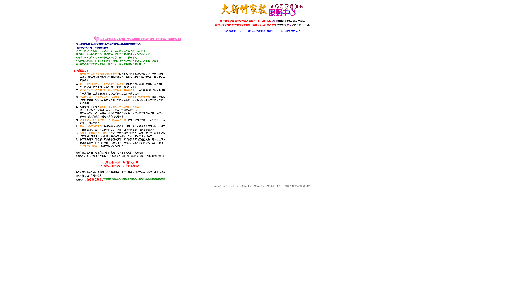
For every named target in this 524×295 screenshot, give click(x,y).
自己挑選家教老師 (290, 31)
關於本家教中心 (232, 31)
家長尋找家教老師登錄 (260, 31)
